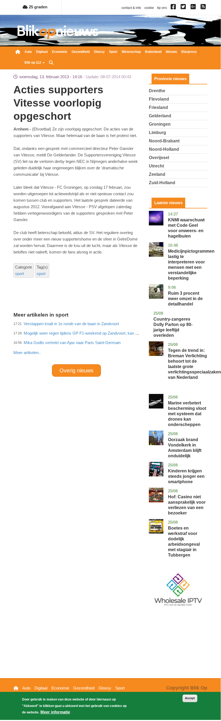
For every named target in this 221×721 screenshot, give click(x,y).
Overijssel (159, 157)
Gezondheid (81, 52)
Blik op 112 (33, 62)
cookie (149, 8)
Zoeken (51, 63)
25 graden (37, 7)
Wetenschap (131, 52)
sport (19, 273)
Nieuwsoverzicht (17, 52)
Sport (113, 52)
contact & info (131, 8)
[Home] (57, 32)
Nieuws (171, 52)
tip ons (162, 8)
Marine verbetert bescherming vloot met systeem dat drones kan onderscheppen (187, 414)
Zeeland (157, 174)
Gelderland (160, 116)
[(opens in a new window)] (174, 8)
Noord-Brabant (164, 141)
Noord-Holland (164, 149)
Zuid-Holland (162, 182)
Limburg (157, 132)
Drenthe (157, 90)
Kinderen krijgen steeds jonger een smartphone (186, 476)
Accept (190, 698)
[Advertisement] (111, 341)
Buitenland (153, 52)
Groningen (160, 124)
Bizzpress (189, 52)
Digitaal (42, 52)
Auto (28, 52)
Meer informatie (55, 712)
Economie (59, 52)
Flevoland (159, 99)
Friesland (158, 107)
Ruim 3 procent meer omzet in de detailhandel (185, 298)
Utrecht (156, 166)
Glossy (99, 52)
